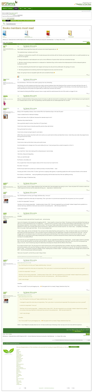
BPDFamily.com (5, 39)
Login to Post (19, 20)
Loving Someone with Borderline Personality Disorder (28, 36)
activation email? (12, 14)
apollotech (5, 183)
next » (88, 41)
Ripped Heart (6, 79)
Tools (25, 8)
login (13, 13)
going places (6, 108)
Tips (20, 8)
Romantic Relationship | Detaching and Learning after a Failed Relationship (40, 39)
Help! (4, 20)
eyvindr (5, 213)
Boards (8, 20)
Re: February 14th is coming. (30, 46)
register (16, 13)
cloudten (5, 192)
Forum (16, 8)
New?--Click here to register (29, 20)
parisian (5, 46)
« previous (85, 41)
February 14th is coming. (60, 39)
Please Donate (13, 20)
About (29, 8)
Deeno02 (5, 95)
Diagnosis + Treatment (7, 8)
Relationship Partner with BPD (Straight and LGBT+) (18, 39)
